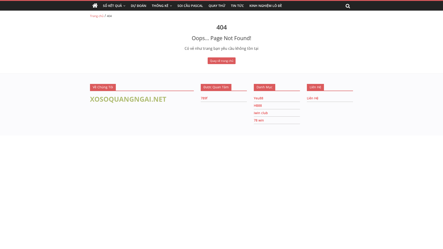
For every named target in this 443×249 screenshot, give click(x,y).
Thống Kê (160, 5)
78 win (259, 120)
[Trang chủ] (95, 6)
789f (204, 98)
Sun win (29, 142)
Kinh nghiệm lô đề (265, 5)
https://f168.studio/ (44, 138)
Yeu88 (258, 98)
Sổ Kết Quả (112, 5)
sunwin (56, 148)
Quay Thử (217, 5)
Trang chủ (97, 16)
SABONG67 (9, 142)
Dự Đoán (138, 5)
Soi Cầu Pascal (190, 5)
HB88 (258, 105)
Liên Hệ (312, 98)
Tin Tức (237, 5)
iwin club (261, 113)
